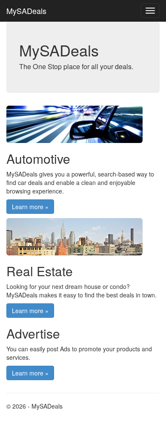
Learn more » (30, 206)
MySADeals (26, 10)
